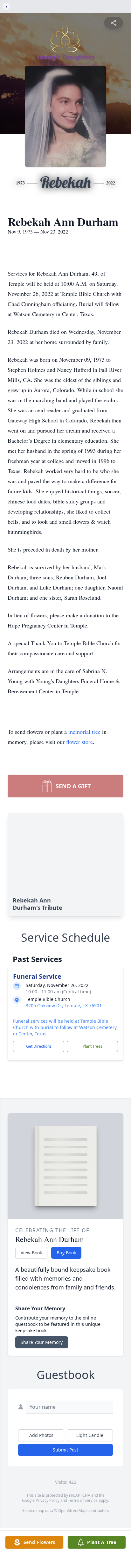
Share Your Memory (42, 1342)
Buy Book (66, 1253)
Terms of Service (83, 1500)
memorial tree (84, 731)
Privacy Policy (47, 1500)
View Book (31, 1253)
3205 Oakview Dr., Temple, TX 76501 (64, 1005)
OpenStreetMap (72, 1510)
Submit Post (65, 1450)
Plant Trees (92, 1046)
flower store (79, 742)
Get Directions (39, 1046)
